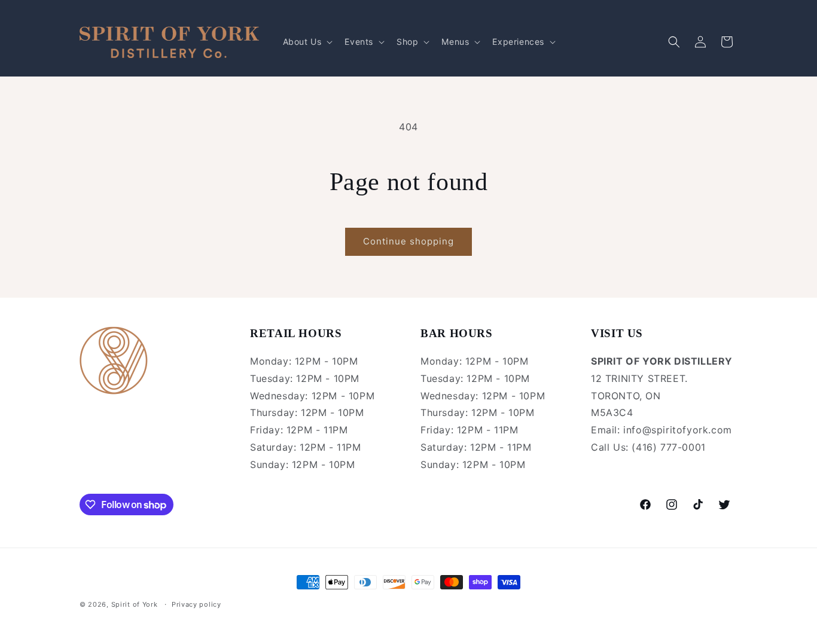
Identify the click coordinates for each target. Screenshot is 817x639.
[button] (307, 41)
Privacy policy (196, 604)
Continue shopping (408, 241)
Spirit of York (134, 604)
